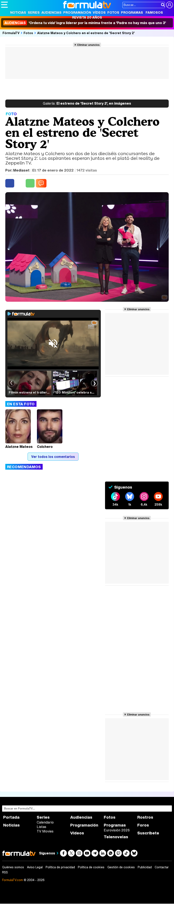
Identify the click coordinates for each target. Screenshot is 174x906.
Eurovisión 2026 (117, 830)
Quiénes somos (13, 867)
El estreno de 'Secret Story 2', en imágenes (87, 103)
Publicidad (145, 867)
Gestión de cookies (121, 867)
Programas (132, 12)
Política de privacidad (60, 867)
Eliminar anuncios (88, 45)
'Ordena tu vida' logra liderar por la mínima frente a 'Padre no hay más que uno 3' (85, 22)
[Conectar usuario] (169, 4)
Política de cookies (91, 867)
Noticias (18, 12)
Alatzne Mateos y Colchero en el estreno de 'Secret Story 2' (86, 32)
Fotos (113, 12)
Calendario (45, 822)
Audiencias (51, 12)
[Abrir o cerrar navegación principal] (4, 5)
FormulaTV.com (12, 880)
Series (34, 12)
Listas (41, 826)
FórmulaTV (11, 32)
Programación (77, 12)
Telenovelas (116, 836)
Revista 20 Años (87, 17)
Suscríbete (148, 833)
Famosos (154, 12)
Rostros (145, 817)
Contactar (162, 867)
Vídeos (99, 12)
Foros (143, 825)
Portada (11, 817)
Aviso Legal (35, 867)
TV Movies (45, 831)
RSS (5, 872)
